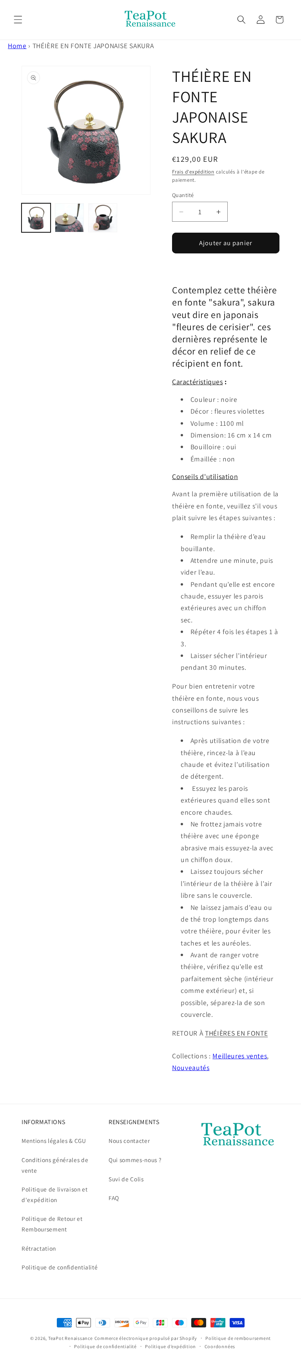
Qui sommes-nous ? (135, 1160)
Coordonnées (220, 1346)
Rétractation (39, 1248)
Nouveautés (191, 1067)
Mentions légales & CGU (54, 1140)
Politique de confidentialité (60, 1267)
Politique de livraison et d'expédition (55, 1194)
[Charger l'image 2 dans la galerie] (69, 217)
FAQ (114, 1198)
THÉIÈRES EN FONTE (236, 1033)
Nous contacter (129, 1140)
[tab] (225, 476)
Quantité (183, 195)
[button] (18, 19)
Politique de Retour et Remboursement (52, 1224)
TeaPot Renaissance (70, 1338)
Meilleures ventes (239, 1055)
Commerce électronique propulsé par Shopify (145, 1338)
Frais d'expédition (193, 171)
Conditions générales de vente (55, 1165)
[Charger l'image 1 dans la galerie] (36, 217)
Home (17, 45)
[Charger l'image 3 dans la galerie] (102, 217)
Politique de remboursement (238, 1338)
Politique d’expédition (170, 1346)
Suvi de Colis (126, 1179)
